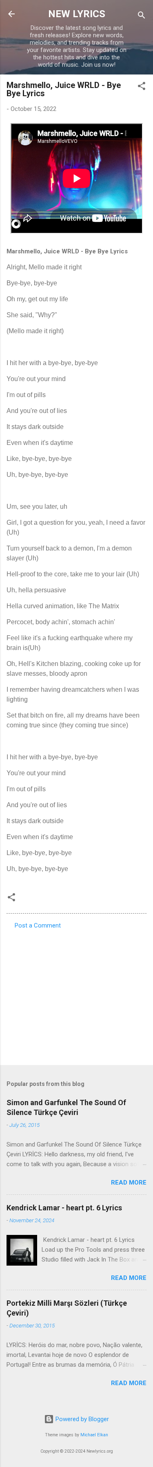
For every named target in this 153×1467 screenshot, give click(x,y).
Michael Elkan (94, 1435)
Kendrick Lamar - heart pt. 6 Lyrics (64, 1207)
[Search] (141, 16)
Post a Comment (38, 925)
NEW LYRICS (76, 14)
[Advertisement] (76, 994)
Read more (128, 1182)
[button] (141, 87)
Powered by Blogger (81, 1419)
